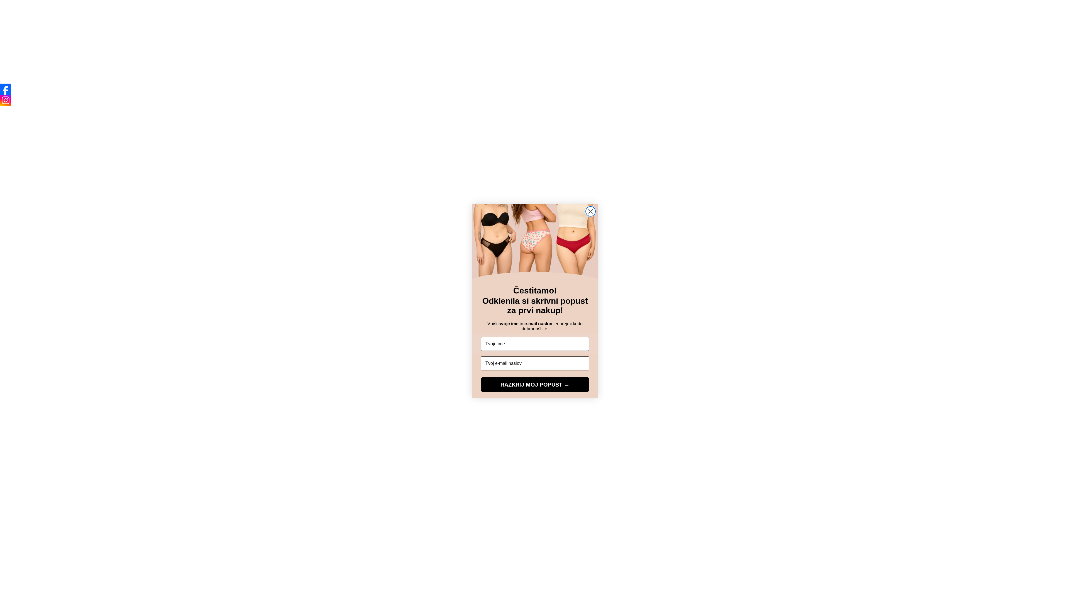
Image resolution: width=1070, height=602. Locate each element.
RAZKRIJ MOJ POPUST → (535, 385)
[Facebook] (5, 89)
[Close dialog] (590, 211)
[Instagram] (5, 100)
